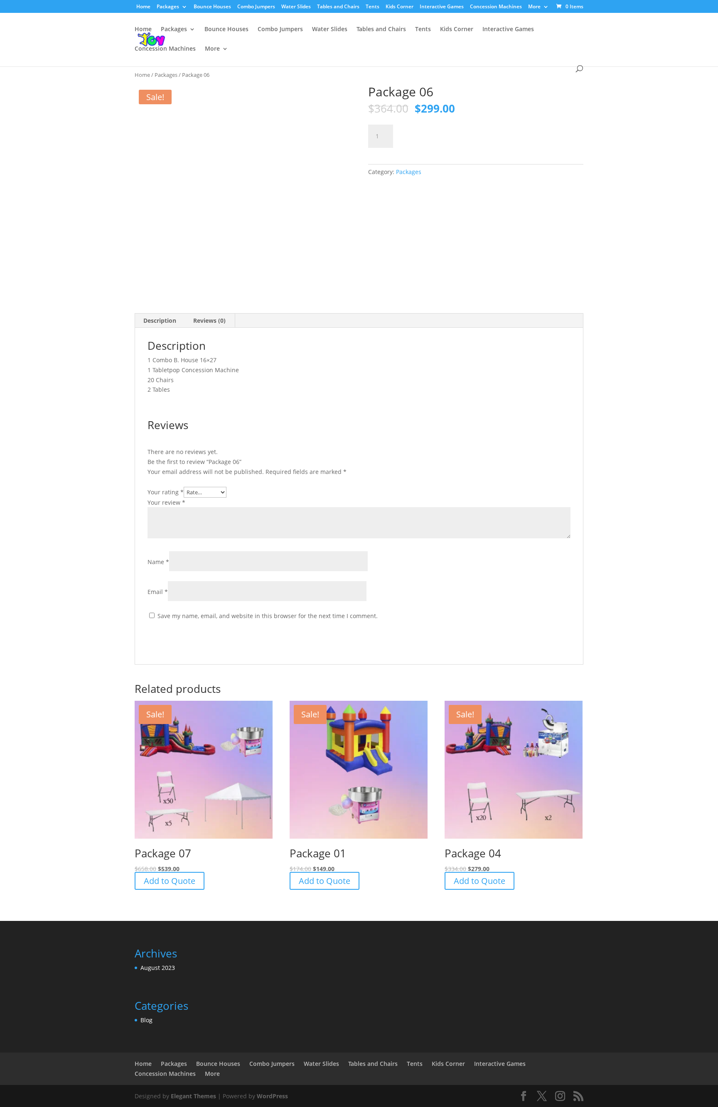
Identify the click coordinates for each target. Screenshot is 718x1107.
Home (143, 7)
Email (158, 592)
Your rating (166, 492)
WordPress (272, 1096)
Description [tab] (159, 320)
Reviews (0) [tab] (209, 320)
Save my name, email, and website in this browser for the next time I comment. (267, 616)
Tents (372, 7)
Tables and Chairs (338, 7)
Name (158, 562)
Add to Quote (436, 134)
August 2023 (157, 968)
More (534, 7)
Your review (166, 502)
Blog (146, 1020)
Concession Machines (496, 7)
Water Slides (296, 7)
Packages (168, 7)
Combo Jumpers (256, 7)
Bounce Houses (212, 7)
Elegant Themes (193, 1096)
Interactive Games (442, 7)
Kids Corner (399, 7)
